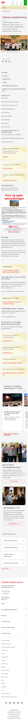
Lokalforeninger (6, 11)
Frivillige (4, 82)
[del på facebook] (3, 61)
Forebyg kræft (4, 657)
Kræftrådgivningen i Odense (10, 85)
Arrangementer (6, 79)
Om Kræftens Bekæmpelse (9, 609)
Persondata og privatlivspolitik (14, 713)
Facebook (5, 156)
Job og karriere (5, 621)
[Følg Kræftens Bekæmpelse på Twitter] (14, 703)
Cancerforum (4, 663)
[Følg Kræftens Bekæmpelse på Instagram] (10, 703)
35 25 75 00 (6, 591)
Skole (2, 680)
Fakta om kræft (5, 673)
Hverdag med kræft (6, 643)
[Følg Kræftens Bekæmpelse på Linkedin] (18, 703)
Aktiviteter (3, 686)
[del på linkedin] (9, 61)
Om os (2, 690)
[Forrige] (20, 391)
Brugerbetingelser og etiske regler (14, 711)
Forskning (3, 660)
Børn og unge (4, 676)
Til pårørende (4, 650)
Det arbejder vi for (14, 523)
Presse (3, 603)
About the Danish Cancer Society (9, 696)
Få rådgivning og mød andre (8, 647)
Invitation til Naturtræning (10, 180)
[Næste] (24, 391)
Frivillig (2, 653)
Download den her (7, 352)
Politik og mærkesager (8, 627)
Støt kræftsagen (5, 670)
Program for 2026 (7, 168)
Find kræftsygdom (5, 640)
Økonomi (3, 615)
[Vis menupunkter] (14, 7)
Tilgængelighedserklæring (14, 715)
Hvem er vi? (5, 75)
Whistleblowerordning (14, 709)
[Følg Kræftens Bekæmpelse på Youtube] (22, 703)
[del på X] (6, 61)
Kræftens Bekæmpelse (12, 582)
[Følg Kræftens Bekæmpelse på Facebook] (6, 703)
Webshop (3, 667)
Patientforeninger (5, 693)
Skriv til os (6, 593)
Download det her (7, 340)
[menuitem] (12, 2)
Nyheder (3, 683)
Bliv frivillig (14, 481)
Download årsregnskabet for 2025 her (13, 362)
